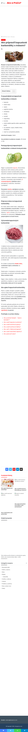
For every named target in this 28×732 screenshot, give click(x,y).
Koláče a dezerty (6, 569)
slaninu (10, 189)
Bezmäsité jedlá (6, 567)
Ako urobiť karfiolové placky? (12, 324)
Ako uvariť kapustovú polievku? (13, 322)
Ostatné (4, 581)
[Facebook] (6, 469)
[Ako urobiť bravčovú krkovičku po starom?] (21, 483)
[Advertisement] (14, 21)
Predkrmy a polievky (7, 583)
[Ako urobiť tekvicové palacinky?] (7, 502)
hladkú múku (18, 263)
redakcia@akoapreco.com (11, 720)
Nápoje (3, 574)
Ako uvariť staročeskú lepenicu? (13, 331)
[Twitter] (10, 469)
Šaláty (3, 588)
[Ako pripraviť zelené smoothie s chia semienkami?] (21, 498)
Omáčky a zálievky (6, 579)
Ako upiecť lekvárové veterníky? (6, 488)
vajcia (8, 212)
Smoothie (5, 576)
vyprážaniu (4, 310)
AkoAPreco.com (6, 36)
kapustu (15, 168)
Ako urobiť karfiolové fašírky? (12, 327)
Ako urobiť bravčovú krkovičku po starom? (20, 489)
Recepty (13, 36)
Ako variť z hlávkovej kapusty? (12, 329)
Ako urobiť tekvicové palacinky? (6, 513)
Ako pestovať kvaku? (10, 334)
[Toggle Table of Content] (13, 91)
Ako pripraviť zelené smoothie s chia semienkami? (20, 505)
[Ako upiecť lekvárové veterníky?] (7, 483)
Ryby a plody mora (6, 586)
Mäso (3, 572)
